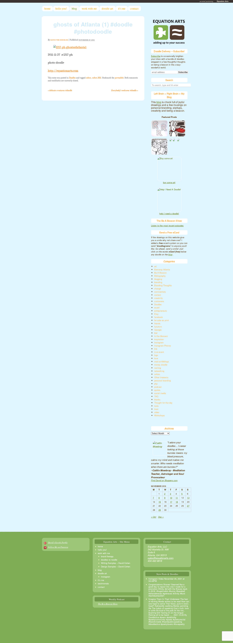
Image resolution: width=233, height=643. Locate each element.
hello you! (61, 8)
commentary (160, 291)
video (156, 412)
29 (160, 509)
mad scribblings (161, 361)
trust (156, 409)
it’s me (121, 8)
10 (171, 497)
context (157, 294)
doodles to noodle (109, 559)
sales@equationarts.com (161, 558)
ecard (156, 307)
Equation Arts (222, 1)
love (156, 358)
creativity (158, 298)
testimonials (103, 583)
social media (160, 393)
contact (134, 8)
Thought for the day (163, 402)
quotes (157, 390)
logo (156, 355)
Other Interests (161, 377)
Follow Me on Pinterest (58, 547)
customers (159, 301)
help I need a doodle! (169, 213)
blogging (158, 279)
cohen (88, 78)
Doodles (72, 78)
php (156, 383)
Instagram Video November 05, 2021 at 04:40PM (166, 579)
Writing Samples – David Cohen (115, 563)
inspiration (159, 339)
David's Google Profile (58, 542)
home (47, 8)
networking (159, 370)
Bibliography (160, 275)
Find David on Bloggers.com (164, 480)
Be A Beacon (160, 272)
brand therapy (107, 556)
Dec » (161, 516)
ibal (156, 332)
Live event (159, 351)
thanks (157, 399)
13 (188, 497)
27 (188, 505)
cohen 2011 (96, 78)
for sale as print (161, 320)
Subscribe (155, 56)
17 (171, 501)
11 (177, 497)
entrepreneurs (160, 310)
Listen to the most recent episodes (167, 225)
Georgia (158, 329)
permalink (119, 78)
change (157, 288)
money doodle (160, 364)
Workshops (159, 415)
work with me (89, 8)
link (156, 348)
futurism (158, 326)
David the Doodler (59, 40)
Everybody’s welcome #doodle (124, 90)
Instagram (159, 342)
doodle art (107, 8)
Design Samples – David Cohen (115, 566)
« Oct (153, 516)
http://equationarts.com (63, 70)
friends (157, 323)
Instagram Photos (162, 345)
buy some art (169, 182)
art (155, 266)
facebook (158, 317)
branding (158, 282)
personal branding (162, 380)
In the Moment (161, 336)
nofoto (157, 374)
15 (160, 501)
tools (156, 405)
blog (74, 8)
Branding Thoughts (163, 285)
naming (157, 367)
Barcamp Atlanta (162, 269)
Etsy (156, 313)
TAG (156, 396)
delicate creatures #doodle (60, 90)
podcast (158, 386)
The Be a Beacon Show (108, 603)
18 (177, 501)
